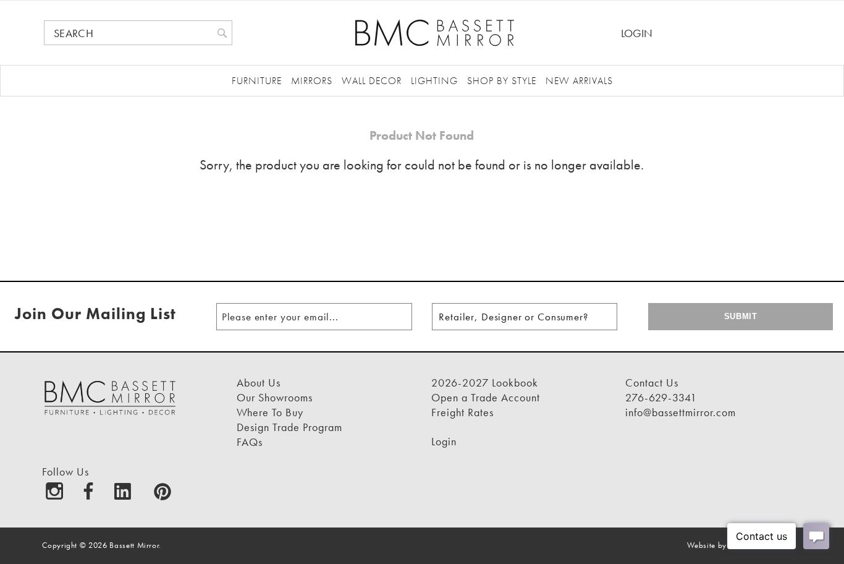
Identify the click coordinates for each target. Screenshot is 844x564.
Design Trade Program (289, 427)
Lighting (434, 80)
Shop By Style (501, 80)
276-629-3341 (661, 397)
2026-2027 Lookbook (484, 382)
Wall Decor (372, 80)
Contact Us (651, 382)
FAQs (250, 442)
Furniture (257, 80)
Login (636, 33)
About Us (259, 382)
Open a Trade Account (485, 397)
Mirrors (311, 80)
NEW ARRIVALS (579, 80)
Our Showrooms (275, 397)
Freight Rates (462, 412)
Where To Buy (270, 412)
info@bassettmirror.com (680, 412)
